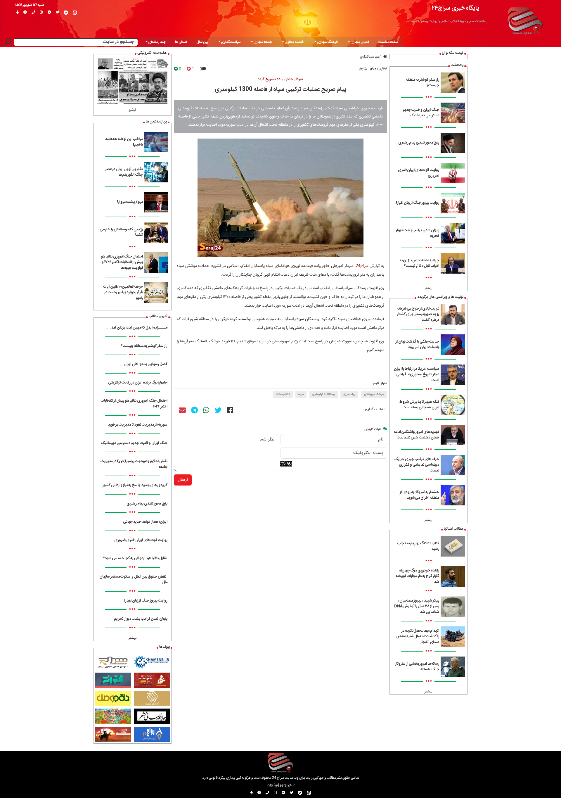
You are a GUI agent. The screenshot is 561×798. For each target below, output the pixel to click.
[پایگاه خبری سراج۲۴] (525, 20)
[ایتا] (74, 13)
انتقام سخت (283, 394)
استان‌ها (181, 42)
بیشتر (428, 288)
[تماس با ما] (33, 13)
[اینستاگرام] (41, 13)
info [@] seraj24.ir (281, 785)
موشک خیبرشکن (374, 394)
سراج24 (362, 266)
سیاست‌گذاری (369, 56)
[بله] (66, 13)
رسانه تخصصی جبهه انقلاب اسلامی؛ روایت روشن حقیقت (448, 21)
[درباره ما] (25, 13)
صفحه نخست (388, 42)
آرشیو (132, 110)
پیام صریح (349, 394)
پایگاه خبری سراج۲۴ (455, 8)
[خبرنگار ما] (17, 13)
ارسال (183, 480)
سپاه (301, 394)
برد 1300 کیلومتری (323, 394)
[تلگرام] (49, 13)
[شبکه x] (57, 13)
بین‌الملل (202, 42)
